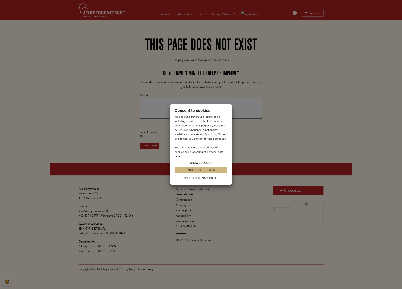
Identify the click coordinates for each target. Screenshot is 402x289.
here (177, 156)
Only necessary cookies (201, 178)
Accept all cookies (201, 170)
